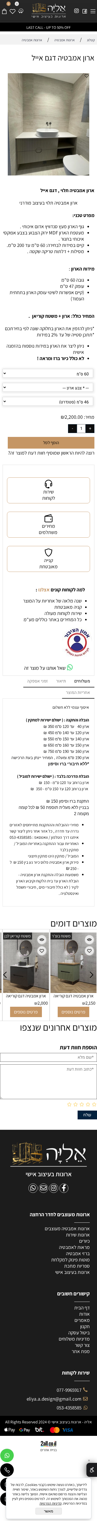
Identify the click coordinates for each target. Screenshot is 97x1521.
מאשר (48, 1511)
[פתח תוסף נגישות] (91, 1470)
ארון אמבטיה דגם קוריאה (32, 996)
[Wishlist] (12, 9)
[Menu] (92, 9)
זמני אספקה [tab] (37, 681)
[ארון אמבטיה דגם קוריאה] (32, 991)
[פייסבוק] (84, 9)
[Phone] (7, 1471)
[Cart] (4, 9)
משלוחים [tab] (82, 681)
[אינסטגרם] (76, 9)
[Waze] (20, 9)
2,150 (49, 1003)
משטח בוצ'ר (20, 936)
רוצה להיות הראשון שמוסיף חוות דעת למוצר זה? (51, 453)
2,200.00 (74, 417)
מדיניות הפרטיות (51, 1503)
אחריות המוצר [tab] (78, 692)
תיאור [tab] (61, 681)
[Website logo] (48, 11)
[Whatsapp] (7, 1456)
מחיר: (88, 417)
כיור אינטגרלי (68, 936)
